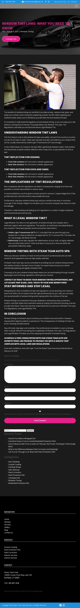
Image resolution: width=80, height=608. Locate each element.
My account (58, 2)
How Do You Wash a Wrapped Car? (22, 438)
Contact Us (11, 39)
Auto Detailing (14, 462)
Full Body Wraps (14, 467)
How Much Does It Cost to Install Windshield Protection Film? (32, 441)
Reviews (7, 522)
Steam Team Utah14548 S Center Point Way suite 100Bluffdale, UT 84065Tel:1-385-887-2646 (18, 577)
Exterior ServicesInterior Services (10, 556)
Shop (64, 2)
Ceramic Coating (14, 464)
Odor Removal (13, 470)
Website (7, 403)
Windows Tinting (27, 31)
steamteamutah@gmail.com (33, 2)
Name (7, 387)
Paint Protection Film (16, 475)
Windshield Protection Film (18, 483)
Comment (9, 364)
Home (6, 519)
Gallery (7, 527)
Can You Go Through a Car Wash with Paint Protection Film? (31, 452)
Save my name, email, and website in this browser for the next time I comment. (37, 414)
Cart (68, 2)
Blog (6, 530)
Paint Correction (14, 472)
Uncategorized (14, 478)
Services (7, 524)
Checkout (74, 2)
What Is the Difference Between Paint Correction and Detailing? (33, 449)
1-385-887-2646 (9, 2)
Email (7, 395)
